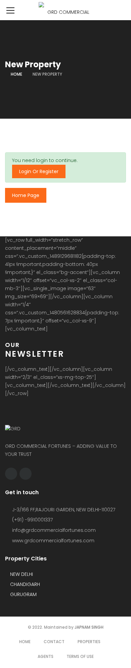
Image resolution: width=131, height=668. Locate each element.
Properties (89, 641)
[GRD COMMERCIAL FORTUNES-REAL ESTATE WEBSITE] (65, 10)
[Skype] (25, 474)
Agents (45, 656)
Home (16, 74)
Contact (54, 641)
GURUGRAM (23, 594)
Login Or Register (38, 171)
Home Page (25, 195)
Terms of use (80, 656)
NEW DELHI (21, 574)
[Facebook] (11, 474)
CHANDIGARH (24, 584)
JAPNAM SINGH (89, 627)
